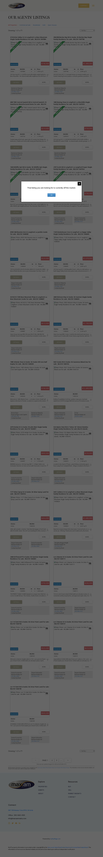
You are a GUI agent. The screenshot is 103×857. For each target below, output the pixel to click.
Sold (43, 25)
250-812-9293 (78, 416)
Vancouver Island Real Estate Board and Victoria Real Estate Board (53, 767)
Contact (72, 797)
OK (51, 195)
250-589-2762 (15, 416)
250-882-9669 (15, 221)
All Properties (12, 25)
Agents (41, 790)
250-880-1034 (15, 91)
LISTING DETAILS (16, 82)
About (40, 794)
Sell (70, 790)
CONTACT (83, 6)
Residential (36, 25)
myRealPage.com (55, 839)
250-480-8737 (58, 546)
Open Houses (52, 25)
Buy (69, 787)
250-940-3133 (78, 221)
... (61, 760)
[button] (83, 6)
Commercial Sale (24, 25)
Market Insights (74, 794)
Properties (42, 787)
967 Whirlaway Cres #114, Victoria (20, 810)
